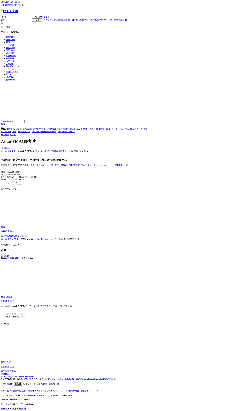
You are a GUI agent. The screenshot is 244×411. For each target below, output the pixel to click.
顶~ (7, 296)
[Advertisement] (122, 101)
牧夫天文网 (6, 132)
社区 (8, 42)
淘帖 (12, 72)
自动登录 (39, 17)
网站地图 (74, 391)
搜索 (3, 124)
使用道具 (5, 231)
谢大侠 (10, 239)
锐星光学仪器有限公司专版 (44, 132)
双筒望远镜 (27, 129)
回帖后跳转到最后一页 (49, 384)
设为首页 (5, 2)
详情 (12, 258)
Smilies (31, 376)
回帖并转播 (30, 384)
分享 (10, 77)
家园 (10, 50)
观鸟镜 (79, 129)
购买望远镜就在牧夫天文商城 (14, 236)
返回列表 (5, 134)
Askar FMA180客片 (66, 132)
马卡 (15, 129)
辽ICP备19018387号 (90, 391)
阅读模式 (58, 151)
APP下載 (5, 391)
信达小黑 (138, 129)
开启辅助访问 (7, 5)
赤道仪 (60, 129)
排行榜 (12, 66)
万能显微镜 (99, 129)
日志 (10, 74)
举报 (12, 231)
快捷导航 (10, 37)
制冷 (19, 129)
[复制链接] (5, 148)
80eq (132, 129)
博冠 (145, 129)
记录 (10, 80)
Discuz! (14, 400)
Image (10, 376)
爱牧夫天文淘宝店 (24, 391)
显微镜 (9, 129)
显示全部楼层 (47, 151)
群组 (10, 48)
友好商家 (10, 58)
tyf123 (6, 256)
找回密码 (47, 17)
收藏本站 (13, 2)
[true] (2, 127)
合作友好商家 (24, 132)
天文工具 (10, 61)
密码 (3, 20)
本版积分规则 (7, 384)
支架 (43, 129)
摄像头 (66, 129)
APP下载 (10, 69)
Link (15, 376)
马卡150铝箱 (119, 129)
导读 (10, 40)
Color (5, 376)
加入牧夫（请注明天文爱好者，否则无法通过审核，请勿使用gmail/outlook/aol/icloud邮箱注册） (85, 20)
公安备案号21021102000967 (56, 391)
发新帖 (13, 134)
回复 (3, 227)
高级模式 (5, 374)
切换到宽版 (19, 5)
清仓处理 (109, 129)
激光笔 (73, 129)
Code (25, 376)
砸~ (10, 296)
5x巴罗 (91, 129)
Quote (20, 376)
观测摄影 (10, 53)
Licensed (26, 400)
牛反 (127, 129)
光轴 (85, 129)
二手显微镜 (51, 129)
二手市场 (10, 45)
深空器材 (37, 129)
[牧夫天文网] (9, 11)
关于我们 (10, 64)
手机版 (12, 391)
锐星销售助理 (13, 151)
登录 (10, 165)
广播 (11, 56)
